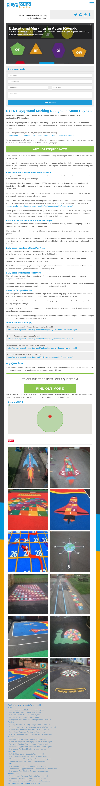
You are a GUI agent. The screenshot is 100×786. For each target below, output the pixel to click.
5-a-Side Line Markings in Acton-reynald (24, 715)
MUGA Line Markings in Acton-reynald (24, 717)
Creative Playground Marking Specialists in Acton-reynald (31, 742)
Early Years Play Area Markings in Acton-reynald (27, 732)
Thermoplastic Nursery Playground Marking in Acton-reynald (32, 727)
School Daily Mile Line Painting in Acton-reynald (27, 761)
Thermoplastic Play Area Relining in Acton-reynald (28, 776)
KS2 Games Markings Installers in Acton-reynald (28, 756)
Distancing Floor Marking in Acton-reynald (24, 783)
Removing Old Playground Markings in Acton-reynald (29, 781)
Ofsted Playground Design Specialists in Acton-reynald (30, 759)
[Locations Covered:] (7, 4)
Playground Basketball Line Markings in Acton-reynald (30, 720)
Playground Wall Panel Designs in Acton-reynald (27, 749)
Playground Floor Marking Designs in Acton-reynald (29, 771)
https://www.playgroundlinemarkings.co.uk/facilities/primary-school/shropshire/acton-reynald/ (43, 330)
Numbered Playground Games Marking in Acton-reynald (31, 747)
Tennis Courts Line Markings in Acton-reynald (26, 710)
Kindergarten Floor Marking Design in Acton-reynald (29, 729)
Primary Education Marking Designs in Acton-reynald (29, 725)
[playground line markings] (20, 5)
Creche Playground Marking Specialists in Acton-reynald (31, 734)
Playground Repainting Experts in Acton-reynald (27, 778)
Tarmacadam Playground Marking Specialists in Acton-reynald (33, 769)
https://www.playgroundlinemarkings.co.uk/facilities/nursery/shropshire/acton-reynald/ (40, 339)
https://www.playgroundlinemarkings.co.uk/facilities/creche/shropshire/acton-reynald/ (40, 357)
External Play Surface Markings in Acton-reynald (27, 766)
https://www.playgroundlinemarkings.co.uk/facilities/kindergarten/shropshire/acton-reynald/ (42, 348)
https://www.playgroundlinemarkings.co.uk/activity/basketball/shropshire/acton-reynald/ (39, 206)
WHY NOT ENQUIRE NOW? (50, 149)
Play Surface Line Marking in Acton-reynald (24, 705)
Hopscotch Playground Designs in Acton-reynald (27, 739)
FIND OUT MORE (50, 389)
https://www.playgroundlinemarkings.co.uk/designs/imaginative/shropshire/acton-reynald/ (40, 135)
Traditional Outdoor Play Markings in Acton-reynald (29, 744)
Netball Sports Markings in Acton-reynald (25, 712)
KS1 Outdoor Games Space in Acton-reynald (26, 754)
